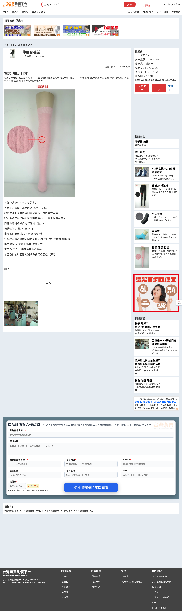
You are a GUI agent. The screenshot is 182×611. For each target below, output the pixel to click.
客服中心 (126, 576)
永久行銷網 (162, 11)
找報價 (25, 11)
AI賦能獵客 (148, 11)
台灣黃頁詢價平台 (17, 573)
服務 (46, 4)
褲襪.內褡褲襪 (160, 185)
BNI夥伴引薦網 (159, 607)
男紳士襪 (157, 214)
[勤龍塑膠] (105, 30)
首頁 (6, 45)
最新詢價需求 (38, 11)
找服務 (5, 11)
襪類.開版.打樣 (160, 247)
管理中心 (165, 4)
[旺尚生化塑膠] (47, 30)
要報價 (65, 592)
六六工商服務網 (159, 576)
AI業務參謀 (133, 11)
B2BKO (156, 602)
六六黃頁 (156, 592)
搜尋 (129, 4)
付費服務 (176, 11)
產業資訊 (66, 586)
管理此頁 (172, 88)
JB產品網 (156, 586)
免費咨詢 (142, 88)
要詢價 (65, 597)
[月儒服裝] (17, 30)
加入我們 (175, 4)
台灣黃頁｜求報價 (160, 597)
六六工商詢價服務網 (161, 581)
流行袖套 (140, 152)
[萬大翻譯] (76, 30)
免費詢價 (146, 6)
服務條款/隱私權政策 (132, 581)
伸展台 (13, 45)
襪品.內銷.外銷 (143, 380)
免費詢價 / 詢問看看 (93, 488)
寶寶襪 (156, 231)
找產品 (15, 11)
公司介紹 (159, 88)
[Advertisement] (156, 113)
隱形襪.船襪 (142, 141)
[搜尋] (88, 4)
